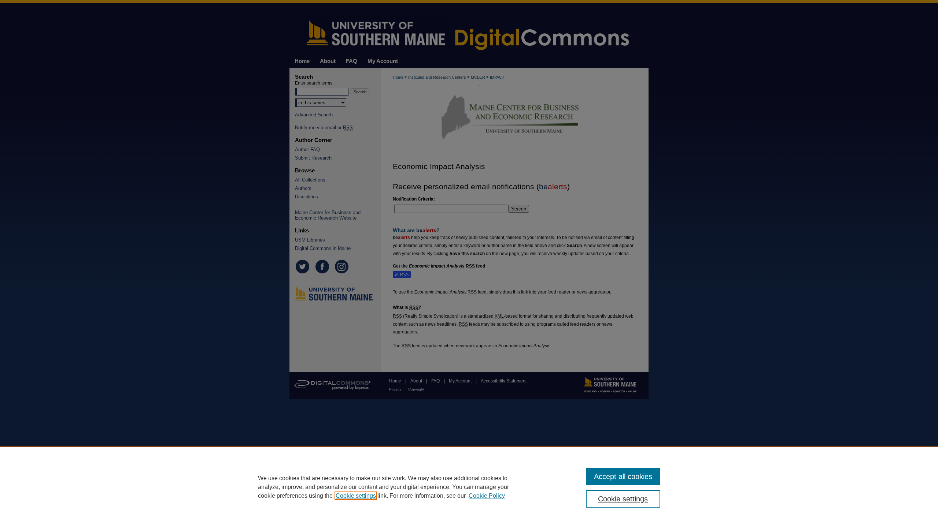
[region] (469, 486)
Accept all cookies (623, 476)
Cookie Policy (487, 496)
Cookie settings (356, 496)
